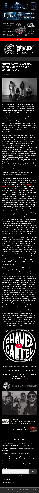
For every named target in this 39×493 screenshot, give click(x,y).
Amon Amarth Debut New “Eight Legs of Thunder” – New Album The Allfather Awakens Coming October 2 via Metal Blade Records (19, 459)
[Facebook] (17, 39)
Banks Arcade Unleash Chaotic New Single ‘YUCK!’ (16, 464)
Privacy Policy (6, 479)
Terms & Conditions (8, 482)
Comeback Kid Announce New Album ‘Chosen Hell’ (16, 454)
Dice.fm (26, 378)
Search (33, 471)
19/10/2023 (6, 74)
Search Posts (6, 468)
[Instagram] (21, 39)
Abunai (20, 491)
